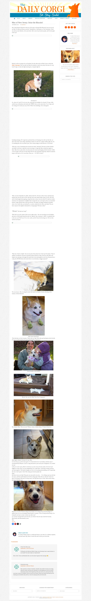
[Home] (14, 18)
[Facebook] (66, 27)
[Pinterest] (69, 27)
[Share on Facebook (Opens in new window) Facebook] (13, 524)
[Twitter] (72, 27)
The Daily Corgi (45, 10)
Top (88, 598)
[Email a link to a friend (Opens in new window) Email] (20, 524)
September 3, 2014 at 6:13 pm (27, 548)
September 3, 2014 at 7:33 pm (27, 565)
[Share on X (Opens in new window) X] (18, 524)
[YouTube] (75, 27)
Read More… (75, 43)
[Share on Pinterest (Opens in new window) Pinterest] (15, 524)
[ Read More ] (71, 69)
